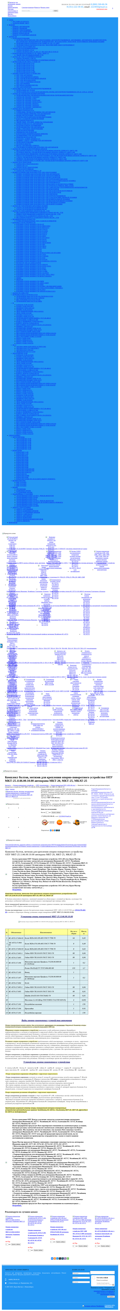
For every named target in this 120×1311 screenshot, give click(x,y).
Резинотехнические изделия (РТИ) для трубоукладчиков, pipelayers (45, 186)
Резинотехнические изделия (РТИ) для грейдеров (36, 194)
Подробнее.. (17, 890)
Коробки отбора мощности (23, 222)
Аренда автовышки (24, 509)
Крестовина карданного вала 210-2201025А (33, 325)
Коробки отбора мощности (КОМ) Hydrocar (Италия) (38, 253)
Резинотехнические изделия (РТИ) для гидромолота (38, 182)
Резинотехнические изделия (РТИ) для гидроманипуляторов (42, 179)
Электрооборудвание (25, 130)
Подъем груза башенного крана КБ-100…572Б (34, 216)
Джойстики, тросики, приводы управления (34, 122)
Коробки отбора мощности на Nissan (32, 264)
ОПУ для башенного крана (27, 77)
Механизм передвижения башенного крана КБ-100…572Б (39, 212)
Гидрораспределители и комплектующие (33, 117)
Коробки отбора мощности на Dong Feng (33, 266)
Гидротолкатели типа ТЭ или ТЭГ (26, 62)
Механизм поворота (25, 120)
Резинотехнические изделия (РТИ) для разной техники (39, 204)
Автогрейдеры (18, 437)
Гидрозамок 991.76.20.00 (25, 90)
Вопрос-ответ (45, 7)
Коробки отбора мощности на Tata (31, 254)
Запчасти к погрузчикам (22, 169)
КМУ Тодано (21, 482)
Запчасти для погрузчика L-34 (28, 170)
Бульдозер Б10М (22, 457)
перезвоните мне (101, 9)
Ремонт (12, 25)
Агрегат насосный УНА (26, 46)
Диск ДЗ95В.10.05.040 (24, 313)
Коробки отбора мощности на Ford (31, 269)
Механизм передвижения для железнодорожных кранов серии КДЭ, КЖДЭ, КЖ (49, 154)
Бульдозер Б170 (22, 455)
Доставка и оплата (20, 21)
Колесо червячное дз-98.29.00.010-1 (29, 321)
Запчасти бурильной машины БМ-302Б (32, 207)
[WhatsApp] (68, 1258)
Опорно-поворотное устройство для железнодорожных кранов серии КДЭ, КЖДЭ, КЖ (52, 160)
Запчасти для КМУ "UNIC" (26, 98)
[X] (57, 830)
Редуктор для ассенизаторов (28, 263)
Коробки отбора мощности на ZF (30, 224)
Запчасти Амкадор (20, 293)
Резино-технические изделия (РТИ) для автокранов (38, 174)
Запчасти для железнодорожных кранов (29, 149)
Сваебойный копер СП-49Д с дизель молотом (35, 496)
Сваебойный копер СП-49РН (27, 506)
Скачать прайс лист (20, 23)
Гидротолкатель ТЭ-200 (25, 72)
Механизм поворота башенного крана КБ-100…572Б (37, 217)
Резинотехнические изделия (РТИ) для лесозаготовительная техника (46, 181)
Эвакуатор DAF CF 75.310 (25, 351)
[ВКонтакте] (51, 830)
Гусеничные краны (24, 492)
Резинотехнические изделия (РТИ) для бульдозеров (37, 189)
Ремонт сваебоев (19, 28)
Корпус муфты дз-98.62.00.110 (27, 323)
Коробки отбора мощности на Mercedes (33, 226)
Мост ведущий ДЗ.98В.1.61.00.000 (28, 336)
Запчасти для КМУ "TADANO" (28, 97)
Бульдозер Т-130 (22, 452)
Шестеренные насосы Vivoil (28, 299)
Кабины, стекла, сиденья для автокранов (34, 140)
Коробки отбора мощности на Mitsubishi (33, 243)
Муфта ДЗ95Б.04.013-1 (24, 340)
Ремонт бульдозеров (20, 33)
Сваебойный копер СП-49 (26, 499)
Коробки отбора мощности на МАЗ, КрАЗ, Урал (35, 274)
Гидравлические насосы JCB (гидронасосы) (34, 296)
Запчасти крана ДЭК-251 (26, 58)
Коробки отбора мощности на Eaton (31, 232)
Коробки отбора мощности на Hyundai (32, 237)
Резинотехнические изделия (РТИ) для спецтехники (34, 172)
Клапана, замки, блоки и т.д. (28, 139)
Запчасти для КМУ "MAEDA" (27, 103)
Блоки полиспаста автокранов (29, 124)
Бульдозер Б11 (21, 474)
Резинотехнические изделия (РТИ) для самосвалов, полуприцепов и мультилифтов (51, 187)
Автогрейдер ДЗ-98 (19, 353)
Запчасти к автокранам (22, 108)
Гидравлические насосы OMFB (29, 301)
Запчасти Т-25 (22, 165)
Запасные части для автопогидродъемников (31, 88)
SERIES (18, 278)
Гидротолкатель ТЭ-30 (25, 67)
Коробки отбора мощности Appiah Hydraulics (35, 291)
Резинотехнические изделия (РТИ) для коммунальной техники (43, 199)
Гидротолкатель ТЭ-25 (25, 65)
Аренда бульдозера (24, 517)
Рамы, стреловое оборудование (29, 129)
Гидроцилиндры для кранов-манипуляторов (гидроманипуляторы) (44, 95)
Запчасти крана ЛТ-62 (25, 50)
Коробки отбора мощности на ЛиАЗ (31, 246)
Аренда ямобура (23, 521)
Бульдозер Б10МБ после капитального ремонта (35, 479)
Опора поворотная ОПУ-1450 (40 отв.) (63, 785)
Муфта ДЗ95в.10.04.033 (24, 341)
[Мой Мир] (55, 830)
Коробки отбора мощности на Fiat (30, 258)
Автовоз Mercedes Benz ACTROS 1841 (31, 346)
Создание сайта (110, 1306)
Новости (37, 7)
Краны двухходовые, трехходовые (31, 115)
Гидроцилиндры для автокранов (30, 127)
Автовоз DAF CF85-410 (24, 350)
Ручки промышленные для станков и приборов (36, 221)
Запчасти (13, 36)
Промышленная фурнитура (23, 219)
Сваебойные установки (22, 494)
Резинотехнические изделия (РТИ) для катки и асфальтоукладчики (44, 184)
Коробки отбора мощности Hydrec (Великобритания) (39, 286)
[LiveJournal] (59, 830)
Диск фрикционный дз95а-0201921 (30, 311)
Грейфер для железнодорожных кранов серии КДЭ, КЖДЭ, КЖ (41, 159)
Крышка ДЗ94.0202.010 (24, 326)
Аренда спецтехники (21, 507)
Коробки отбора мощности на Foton (31, 259)
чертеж (12, 789)
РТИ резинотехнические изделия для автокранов (37, 147)
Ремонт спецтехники (21, 30)
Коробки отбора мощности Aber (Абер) (32, 283)
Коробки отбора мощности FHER (30, 284)
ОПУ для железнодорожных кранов (31, 78)
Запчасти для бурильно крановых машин (30, 206)
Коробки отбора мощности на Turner (32, 256)
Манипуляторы (18, 480)
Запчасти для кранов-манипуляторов (28, 93)
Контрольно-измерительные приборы (32, 134)
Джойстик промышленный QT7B (29, 55)
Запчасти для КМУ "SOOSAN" (27, 105)
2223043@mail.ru (65, 816)
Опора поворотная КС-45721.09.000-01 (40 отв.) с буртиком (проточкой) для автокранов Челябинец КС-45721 (104, 1233)
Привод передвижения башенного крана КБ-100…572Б (38, 214)
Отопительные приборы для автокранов (33, 113)
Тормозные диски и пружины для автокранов (35, 112)
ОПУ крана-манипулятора (27, 85)
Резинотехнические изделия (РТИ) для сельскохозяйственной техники (46, 197)
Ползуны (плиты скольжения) (28, 125)
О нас (11, 20)
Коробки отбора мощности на (29, 249)
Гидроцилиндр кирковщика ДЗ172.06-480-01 (33, 318)
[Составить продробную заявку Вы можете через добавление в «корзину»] (1, 646)
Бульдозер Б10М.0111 (24, 472)
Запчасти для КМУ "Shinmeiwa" (29, 107)
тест (14, 345)
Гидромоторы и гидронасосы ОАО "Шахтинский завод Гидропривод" (45, 45)
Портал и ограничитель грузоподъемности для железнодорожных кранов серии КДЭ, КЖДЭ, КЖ (56, 155)
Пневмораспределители (26, 132)
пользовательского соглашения (104, 1291)
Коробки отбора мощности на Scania (32, 231)
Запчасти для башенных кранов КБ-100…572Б (31, 211)
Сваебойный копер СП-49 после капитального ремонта (39, 502)
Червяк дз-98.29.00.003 (24, 310)
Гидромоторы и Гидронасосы (25, 294)
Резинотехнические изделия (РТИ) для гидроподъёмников (41, 196)
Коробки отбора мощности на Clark (31, 271)
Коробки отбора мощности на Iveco (31, 234)
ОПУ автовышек (23, 83)
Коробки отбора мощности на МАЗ (30, 289)
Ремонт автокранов (20, 26)
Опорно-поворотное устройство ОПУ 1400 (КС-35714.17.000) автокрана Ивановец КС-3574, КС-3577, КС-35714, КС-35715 (82, 1233)
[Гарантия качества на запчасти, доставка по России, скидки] (64, 825)
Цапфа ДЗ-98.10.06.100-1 (25, 306)
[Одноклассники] (53, 830)
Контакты (13, 522)
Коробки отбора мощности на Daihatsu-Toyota (36, 261)
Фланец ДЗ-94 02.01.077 (24, 315)
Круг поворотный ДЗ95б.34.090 (28, 331)
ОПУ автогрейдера (24, 87)
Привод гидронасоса (25, 110)
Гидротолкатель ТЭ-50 (25, 68)
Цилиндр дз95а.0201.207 (25, 308)
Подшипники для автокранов (29, 135)
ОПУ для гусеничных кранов (28, 82)
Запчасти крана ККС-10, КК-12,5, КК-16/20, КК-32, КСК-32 (37, 51)
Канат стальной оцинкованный (30, 119)
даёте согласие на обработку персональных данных (106, 1293)
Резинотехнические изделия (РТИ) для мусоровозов (38, 177)
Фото (7, 789)
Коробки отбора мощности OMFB (30, 281)
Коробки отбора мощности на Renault (32, 227)
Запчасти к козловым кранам (25, 48)
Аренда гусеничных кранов (28, 512)
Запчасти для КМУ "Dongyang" (29, 102)
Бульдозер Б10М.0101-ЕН (25, 469)
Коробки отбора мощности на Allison (32, 273)
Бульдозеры (17, 450)
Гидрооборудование (21, 38)
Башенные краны (23, 490)
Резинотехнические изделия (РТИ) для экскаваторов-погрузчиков (44, 191)
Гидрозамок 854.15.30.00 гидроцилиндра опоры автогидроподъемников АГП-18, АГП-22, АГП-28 (54, 92)
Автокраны (21, 489)
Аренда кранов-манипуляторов (29, 519)
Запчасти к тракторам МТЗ (27, 164)
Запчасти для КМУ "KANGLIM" (28, 100)
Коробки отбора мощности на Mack (31, 241)
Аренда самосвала (24, 514)
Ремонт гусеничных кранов (24, 35)
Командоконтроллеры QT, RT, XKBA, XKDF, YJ (30, 53)
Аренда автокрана (24, 516)
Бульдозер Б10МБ (22, 475)
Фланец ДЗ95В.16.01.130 (25, 316)
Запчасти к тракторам (21, 162)
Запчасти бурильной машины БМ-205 (31, 209)
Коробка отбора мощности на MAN (31, 268)
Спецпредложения (28, 7)
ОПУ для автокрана (24, 75)
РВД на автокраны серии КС (27, 145)
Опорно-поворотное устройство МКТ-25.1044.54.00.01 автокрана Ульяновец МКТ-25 (13, 1232)
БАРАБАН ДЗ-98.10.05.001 (25, 305)
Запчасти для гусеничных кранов (26, 57)
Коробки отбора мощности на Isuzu (31, 239)
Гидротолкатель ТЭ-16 (25, 63)
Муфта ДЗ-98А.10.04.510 (24, 343)
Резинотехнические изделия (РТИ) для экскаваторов (38, 192)
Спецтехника (14, 435)
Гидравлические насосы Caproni (30, 298)
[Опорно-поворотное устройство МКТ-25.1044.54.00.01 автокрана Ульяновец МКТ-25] (15, 1221)
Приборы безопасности (26, 137)
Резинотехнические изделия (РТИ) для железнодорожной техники (44, 201)
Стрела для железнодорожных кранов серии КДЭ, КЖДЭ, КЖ (41, 157)
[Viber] (65, 1258)
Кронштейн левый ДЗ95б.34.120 (28, 328)
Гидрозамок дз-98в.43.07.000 (27, 320)
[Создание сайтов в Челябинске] (93, 1306)
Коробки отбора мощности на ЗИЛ (30, 244)
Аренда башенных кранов (27, 511)
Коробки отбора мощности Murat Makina (34, 276)
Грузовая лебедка (23, 144)
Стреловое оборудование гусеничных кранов (35, 60)
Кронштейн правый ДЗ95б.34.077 (29, 330)
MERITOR (19, 279)
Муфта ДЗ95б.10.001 (23, 338)
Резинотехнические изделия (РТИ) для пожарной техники (40, 202)
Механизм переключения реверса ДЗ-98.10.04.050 (35, 335)
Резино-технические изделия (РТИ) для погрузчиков (38, 175)
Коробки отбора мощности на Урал (31, 248)
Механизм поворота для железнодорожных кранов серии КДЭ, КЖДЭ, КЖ (46, 150)
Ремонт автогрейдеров (22, 31)
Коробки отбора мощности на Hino (31, 236)
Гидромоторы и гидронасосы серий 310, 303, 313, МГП (37, 43)
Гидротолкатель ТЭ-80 (25, 70)
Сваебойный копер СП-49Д (27, 497)
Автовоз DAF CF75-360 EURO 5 (27, 348)
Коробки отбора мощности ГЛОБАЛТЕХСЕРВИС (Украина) (39, 288)
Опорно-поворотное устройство (26, 73)
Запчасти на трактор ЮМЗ (27, 167)
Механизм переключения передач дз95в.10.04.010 (36, 333)
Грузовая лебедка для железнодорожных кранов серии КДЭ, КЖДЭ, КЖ (45, 152)
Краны (15, 487)
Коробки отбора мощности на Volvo (32, 229)
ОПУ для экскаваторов (26, 80)
